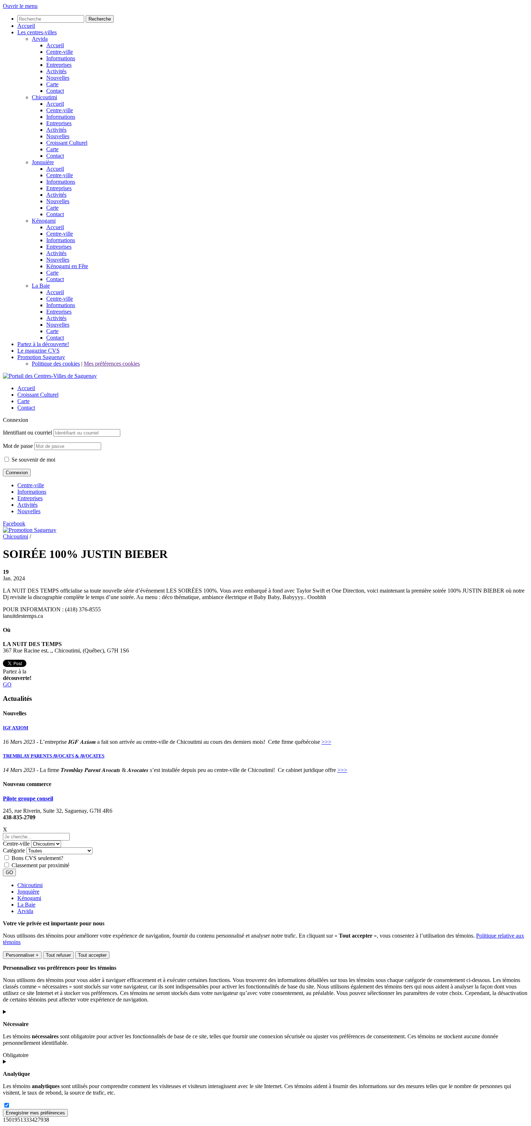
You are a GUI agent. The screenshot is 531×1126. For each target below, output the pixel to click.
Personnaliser (22, 955)
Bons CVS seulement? (37, 858)
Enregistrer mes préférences (35, 1113)
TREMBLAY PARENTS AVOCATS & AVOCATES (53, 756)
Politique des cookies (56, 364)
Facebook (14, 523)
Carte (23, 401)
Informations (31, 492)
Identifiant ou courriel (27, 432)
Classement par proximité (40, 865)
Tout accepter (92, 955)
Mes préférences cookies (112, 364)
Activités (27, 505)
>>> (326, 742)
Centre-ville (30, 485)
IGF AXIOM (15, 727)
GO (7, 684)
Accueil (26, 388)
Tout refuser (58, 955)
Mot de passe (18, 446)
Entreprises (30, 498)
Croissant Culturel (38, 395)
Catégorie (14, 850)
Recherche (99, 19)
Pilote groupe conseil (28, 798)
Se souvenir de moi (32, 460)
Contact (26, 408)
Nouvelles (28, 511)
